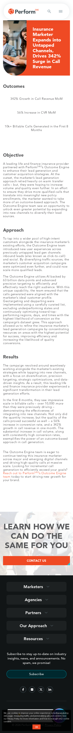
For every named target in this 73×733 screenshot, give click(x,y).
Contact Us (36, 561)
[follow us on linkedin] (50, 689)
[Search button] (49, 11)
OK (36, 726)
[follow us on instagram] (32, 689)
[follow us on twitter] (41, 689)
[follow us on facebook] (23, 689)
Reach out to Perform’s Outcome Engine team (34, 474)
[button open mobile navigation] (61, 11)
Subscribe (36, 674)
